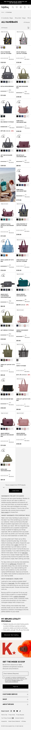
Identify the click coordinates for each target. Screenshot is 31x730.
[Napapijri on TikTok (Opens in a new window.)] (20, 711)
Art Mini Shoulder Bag (22, 87)
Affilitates (23, 721)
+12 (12, 325)
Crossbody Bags (7, 18)
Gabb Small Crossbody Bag (21, 121)
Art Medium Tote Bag (7, 330)
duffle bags (13, 564)
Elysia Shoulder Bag (7, 86)
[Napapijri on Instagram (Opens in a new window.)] (11, 711)
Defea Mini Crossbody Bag (6, 470)
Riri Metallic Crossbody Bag (21, 156)
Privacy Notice (12, 714)
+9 (11, 289)
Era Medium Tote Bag (7, 122)
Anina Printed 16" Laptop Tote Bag (21, 224)
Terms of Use (4, 714)
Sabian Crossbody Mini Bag (22, 331)
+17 (28, 150)
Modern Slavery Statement (14, 721)
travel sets (11, 583)
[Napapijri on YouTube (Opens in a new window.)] (17, 711)
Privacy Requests (20, 714)
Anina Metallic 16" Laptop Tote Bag (22, 260)
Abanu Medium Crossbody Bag (21, 295)
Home (2, 12)
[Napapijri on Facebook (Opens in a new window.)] (14, 711)
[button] (2, 47)
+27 (28, 116)
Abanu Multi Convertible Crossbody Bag (6, 296)
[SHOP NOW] (7, 185)
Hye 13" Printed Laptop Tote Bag (6, 52)
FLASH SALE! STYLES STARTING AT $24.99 (15, 2)
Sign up (15, 686)
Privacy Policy (16, 680)
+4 (11, 81)
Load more (15, 491)
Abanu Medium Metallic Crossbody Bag (7, 435)
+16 (28, 81)
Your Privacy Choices (6, 718)
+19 (28, 289)
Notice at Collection (19, 718)
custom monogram (19, 596)
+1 (27, 219)
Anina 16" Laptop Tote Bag (8, 365)
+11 (28, 325)
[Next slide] (29, 2)
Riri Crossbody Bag (7, 399)
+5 (11, 219)
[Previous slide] (1, 2)
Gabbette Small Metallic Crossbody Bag (7, 225)
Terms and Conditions (11, 681)
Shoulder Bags (20, 18)
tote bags (25, 553)
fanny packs (5, 512)
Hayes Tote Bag (21, 365)
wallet (16, 545)
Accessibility (4, 721)
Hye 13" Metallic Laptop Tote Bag (21, 52)
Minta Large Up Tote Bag (7, 260)
